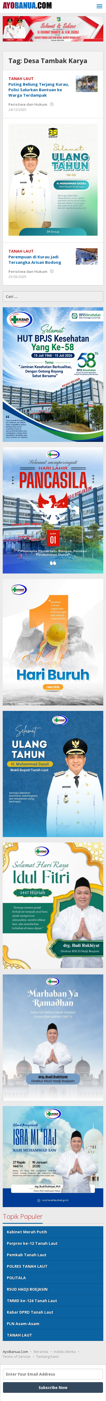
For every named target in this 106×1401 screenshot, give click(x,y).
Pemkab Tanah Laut (26, 1254)
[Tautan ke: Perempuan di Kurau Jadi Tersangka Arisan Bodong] (87, 255)
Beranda (41, 1351)
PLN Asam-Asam (23, 1323)
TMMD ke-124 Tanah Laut (32, 1300)
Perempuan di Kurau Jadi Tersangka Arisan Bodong (34, 259)
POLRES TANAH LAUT (27, 1266)
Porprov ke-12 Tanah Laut (32, 1243)
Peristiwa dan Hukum (27, 104)
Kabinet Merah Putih (27, 1231)
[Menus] (99, 6)
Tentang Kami (47, 1356)
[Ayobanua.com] (27, 4)
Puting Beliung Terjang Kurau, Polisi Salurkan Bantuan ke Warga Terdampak (38, 89)
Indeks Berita (65, 1351)
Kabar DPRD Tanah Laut (30, 1312)
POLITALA (16, 1277)
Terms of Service (16, 1356)
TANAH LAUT (21, 78)
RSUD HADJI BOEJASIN (27, 1289)
